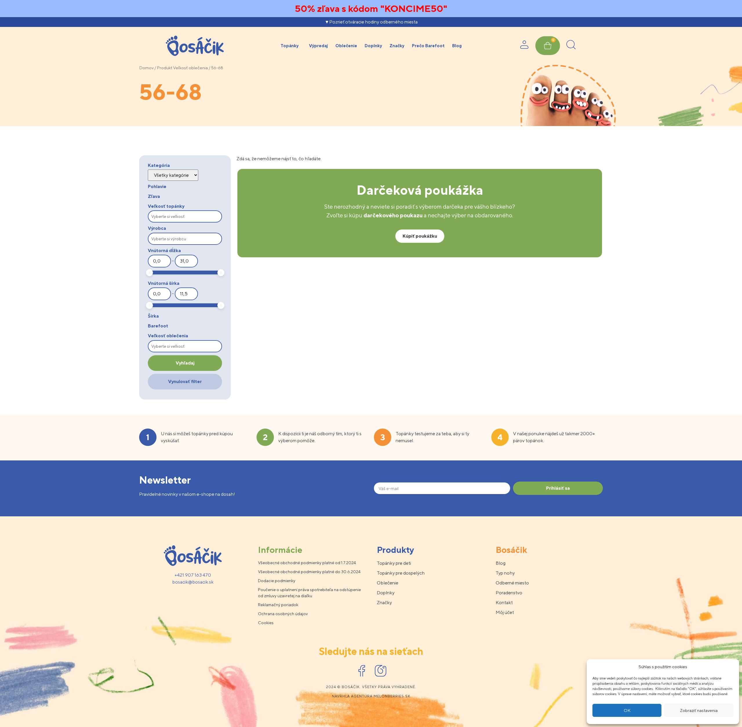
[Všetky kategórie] (173, 175)
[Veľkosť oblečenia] (185, 346)
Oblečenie (346, 45)
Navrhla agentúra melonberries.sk (371, 696)
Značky (397, 45)
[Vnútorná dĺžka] (159, 261)
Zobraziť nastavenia (699, 710)
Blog (457, 45)
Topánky (290, 45)
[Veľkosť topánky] (185, 216)
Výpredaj (318, 45)
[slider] (149, 272)
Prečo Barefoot (428, 45)
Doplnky (373, 45)
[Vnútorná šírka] (159, 293)
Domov (146, 67)
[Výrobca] (185, 239)
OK (627, 710)
